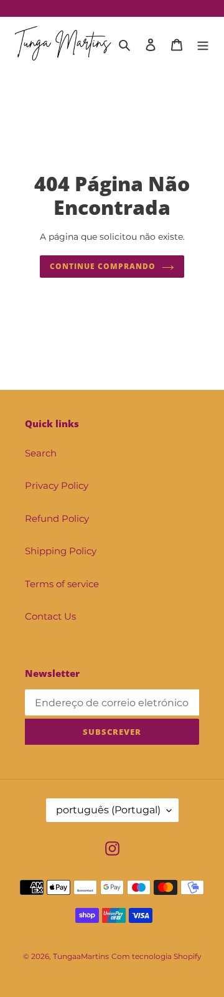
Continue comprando (102, 266)
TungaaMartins (81, 956)
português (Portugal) (108, 810)
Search (41, 453)
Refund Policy (57, 518)
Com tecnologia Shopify (156, 956)
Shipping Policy (60, 551)
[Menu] (203, 44)
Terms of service (62, 584)
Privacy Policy (56, 485)
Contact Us (50, 616)
